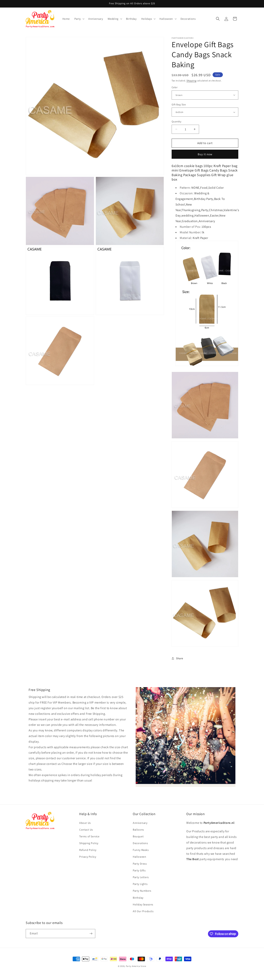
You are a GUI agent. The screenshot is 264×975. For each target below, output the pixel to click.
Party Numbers (142, 890)
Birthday (138, 897)
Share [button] (179, 658)
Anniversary (140, 823)
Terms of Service (89, 836)
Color (174, 87)
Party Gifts (139, 870)
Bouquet (138, 836)
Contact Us (86, 829)
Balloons (138, 829)
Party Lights (140, 884)
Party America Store (136, 966)
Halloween (139, 857)
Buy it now (205, 154)
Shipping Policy (88, 843)
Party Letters (141, 877)
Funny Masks (141, 850)
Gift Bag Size (179, 104)
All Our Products (143, 911)
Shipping (191, 80)
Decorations (140, 843)
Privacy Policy (87, 857)
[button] (79, 19)
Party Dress (140, 863)
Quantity (176, 121)
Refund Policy (87, 850)
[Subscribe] (91, 933)
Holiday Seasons (143, 904)
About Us (85, 823)
